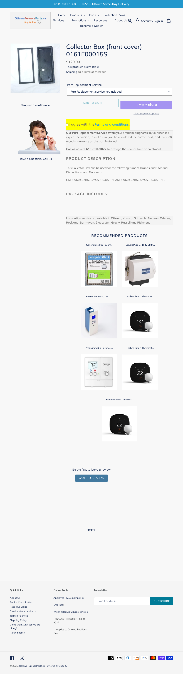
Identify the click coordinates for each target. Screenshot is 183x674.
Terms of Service (19, 615)
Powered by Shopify (56, 665)
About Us (15, 597)
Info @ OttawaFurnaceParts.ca (70, 611)
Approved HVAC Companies (69, 597)
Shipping (71, 72)
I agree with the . (99, 124)
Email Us (58, 604)
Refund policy (17, 632)
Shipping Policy (18, 620)
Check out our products (23, 611)
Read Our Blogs (18, 606)
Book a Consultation (21, 602)
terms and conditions (112, 124)
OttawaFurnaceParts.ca (32, 665)
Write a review (91, 478)
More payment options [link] (146, 113)
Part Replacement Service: (84, 85)
